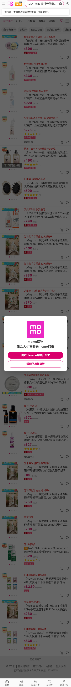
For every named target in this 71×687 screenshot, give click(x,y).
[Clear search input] (60, 3)
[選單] (4, 4)
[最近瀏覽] (67, 4)
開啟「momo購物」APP (35, 355)
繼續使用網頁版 (36, 363)
